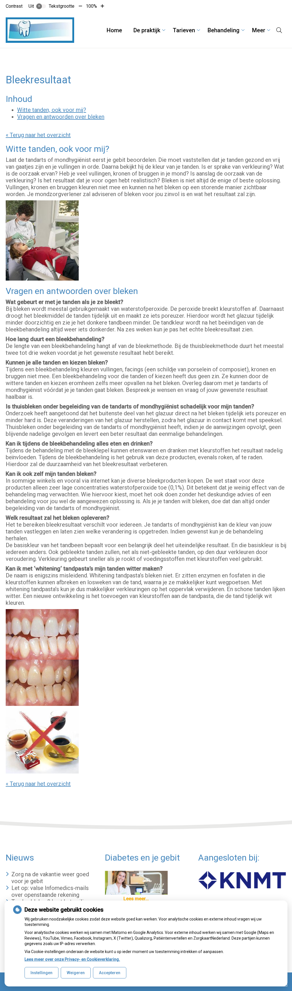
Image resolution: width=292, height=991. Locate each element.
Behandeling (224, 30)
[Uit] (41, 6)
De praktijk (146, 30)
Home (114, 30)
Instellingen (41, 972)
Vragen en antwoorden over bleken (60, 116)
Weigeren (76, 972)
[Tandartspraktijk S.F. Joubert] (40, 30)
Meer (258, 30)
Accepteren (109, 972)
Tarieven (184, 30)
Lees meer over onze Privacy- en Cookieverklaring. (72, 959)
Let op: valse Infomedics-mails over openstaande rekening (50, 891)
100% (91, 6)
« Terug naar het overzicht (38, 135)
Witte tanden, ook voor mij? (51, 109)
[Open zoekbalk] (279, 30)
